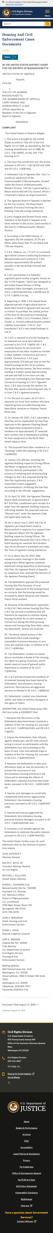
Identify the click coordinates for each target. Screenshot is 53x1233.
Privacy (26, 1160)
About (26, 1122)
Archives (26, 1134)
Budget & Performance (26, 1128)
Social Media (14, 1077)
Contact (25, 1221)
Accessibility (26, 1147)
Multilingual (26, 1199)
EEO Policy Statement (26, 1186)
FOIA (26, 1141)
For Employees (26, 1167)
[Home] (17, 16)
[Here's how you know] (26, 3)
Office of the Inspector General (26, 1173)
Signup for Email (19, 1074)
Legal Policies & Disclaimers (26, 1154)
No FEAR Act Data (26, 1180)
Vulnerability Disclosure (26, 1193)
